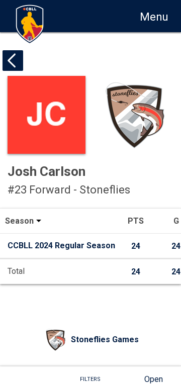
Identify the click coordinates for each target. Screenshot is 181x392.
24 (135, 246)
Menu (154, 17)
